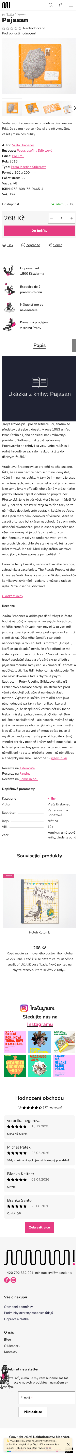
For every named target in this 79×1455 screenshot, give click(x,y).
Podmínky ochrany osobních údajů (28, 1313)
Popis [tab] (39, 345)
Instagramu (40, 1024)
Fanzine (25, 773)
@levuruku (59, 758)
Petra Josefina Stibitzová (34, 150)
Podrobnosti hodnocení (19, 33)
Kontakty (10, 1352)
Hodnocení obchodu (39, 1098)
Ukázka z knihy (12, 596)
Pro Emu (18, 156)
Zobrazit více (39, 1227)
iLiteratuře (27, 768)
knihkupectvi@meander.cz (53, 1273)
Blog (7, 1339)
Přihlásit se (33, 1412)
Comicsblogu (28, 779)
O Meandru (12, 1346)
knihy (52, 798)
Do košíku (39, 231)
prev (4, 900)
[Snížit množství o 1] (51, 218)
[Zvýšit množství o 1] (72, 218)
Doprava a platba (16, 1319)
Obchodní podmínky (18, 1307)
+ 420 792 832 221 (19, 1273)
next (75, 900)
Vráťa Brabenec (23, 145)
